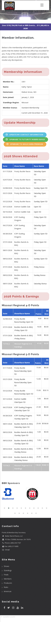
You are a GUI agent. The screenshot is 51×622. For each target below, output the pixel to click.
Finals (6, 574)
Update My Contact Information (26, 135)
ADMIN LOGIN (9, 617)
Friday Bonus (39, 267)
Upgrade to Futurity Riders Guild (27, 139)
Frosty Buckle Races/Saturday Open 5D (23, 371)
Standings (8, 570)
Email (7, 550)
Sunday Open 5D (40, 188)
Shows (6, 566)
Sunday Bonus (39, 275)
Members (8, 579)
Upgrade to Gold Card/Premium (26, 144)
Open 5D (37, 206)
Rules (6, 587)
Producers (8, 583)
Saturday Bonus (40, 283)
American (7, 591)
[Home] (9, 5)
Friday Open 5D (40, 217)
